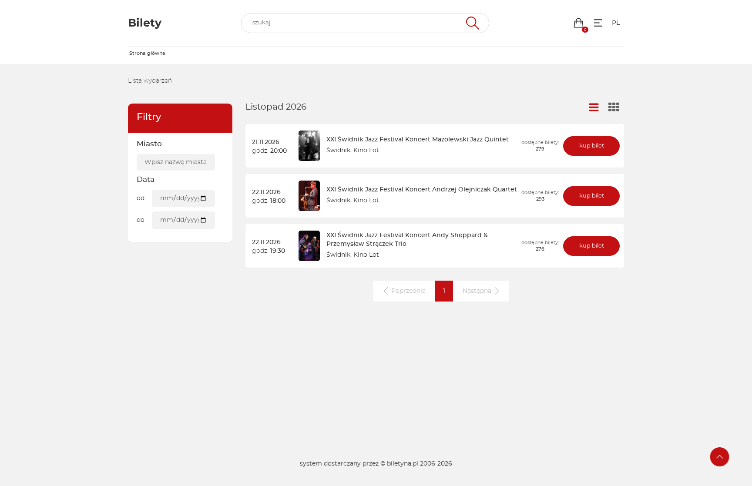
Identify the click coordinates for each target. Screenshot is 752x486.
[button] (578, 22)
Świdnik (338, 150)
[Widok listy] (594, 107)
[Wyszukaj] (471, 23)
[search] (365, 23)
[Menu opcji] (598, 22)
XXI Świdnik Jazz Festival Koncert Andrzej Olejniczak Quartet (421, 190)
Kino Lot (366, 150)
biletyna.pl (402, 464)
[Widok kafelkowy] (614, 108)
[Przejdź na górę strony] (720, 457)
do (140, 220)
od (140, 198)
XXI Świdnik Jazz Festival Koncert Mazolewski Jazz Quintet (417, 140)
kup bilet (591, 146)
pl (616, 23)
